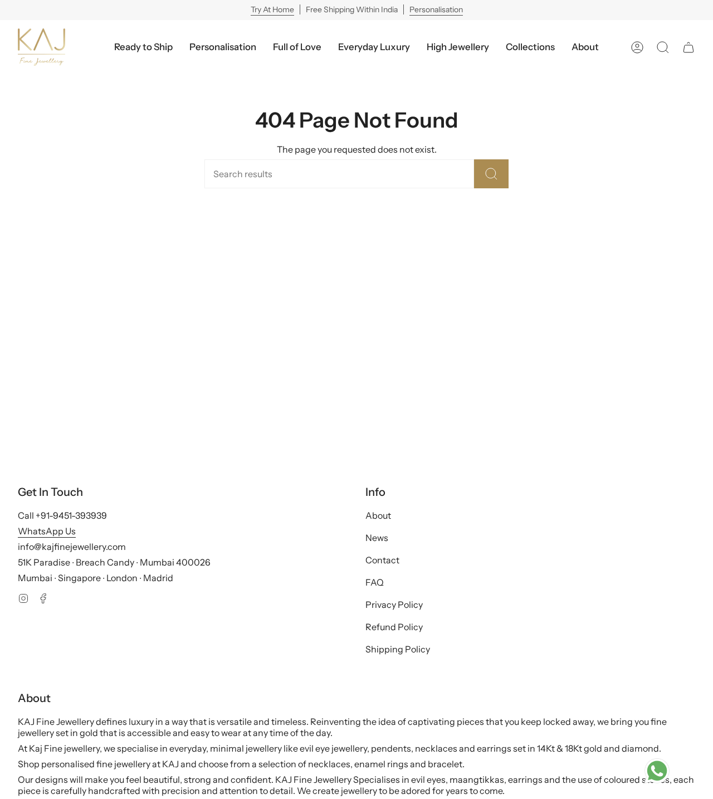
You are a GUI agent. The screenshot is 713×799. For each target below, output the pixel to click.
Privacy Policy (394, 604)
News (376, 537)
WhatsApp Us (47, 531)
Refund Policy (394, 626)
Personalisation (436, 9)
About (378, 515)
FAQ (374, 582)
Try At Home (272, 9)
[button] (374, 47)
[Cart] (688, 47)
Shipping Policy (397, 649)
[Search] (491, 173)
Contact (382, 560)
